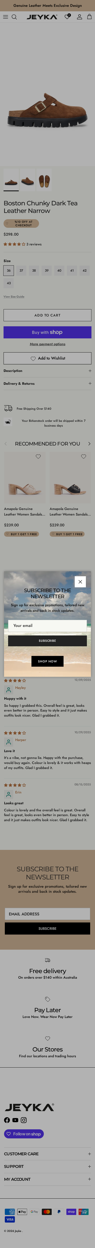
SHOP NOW (47, 661)
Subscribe (47, 640)
